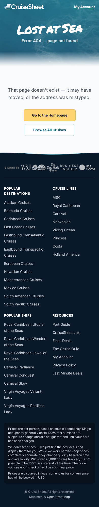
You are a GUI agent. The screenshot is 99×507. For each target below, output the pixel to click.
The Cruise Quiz (66, 349)
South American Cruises (24, 296)
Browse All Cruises (49, 130)
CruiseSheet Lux (66, 332)
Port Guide (61, 324)
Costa (57, 246)
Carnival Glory (15, 383)
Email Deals (62, 340)
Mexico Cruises (16, 288)
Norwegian (62, 222)
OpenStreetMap (58, 497)
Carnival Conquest (19, 375)
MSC (57, 197)
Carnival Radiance (19, 367)
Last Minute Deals (67, 373)
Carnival (59, 213)
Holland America (66, 254)
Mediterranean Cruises (23, 279)
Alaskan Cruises (17, 202)
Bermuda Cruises (18, 210)
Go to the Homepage (49, 115)
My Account (84, 7)
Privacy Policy (64, 365)
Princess (60, 238)
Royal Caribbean (66, 205)
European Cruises (18, 263)
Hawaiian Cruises (18, 271)
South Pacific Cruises (21, 304)
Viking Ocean (64, 230)
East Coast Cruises (19, 227)
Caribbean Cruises (19, 219)
